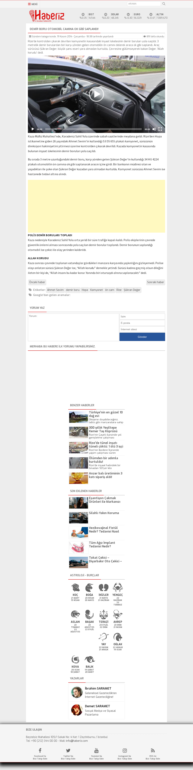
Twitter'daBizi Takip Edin (68, 757)
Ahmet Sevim (55, 290)
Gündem (36, 36)
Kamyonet (96, 290)
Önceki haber (37, 282)
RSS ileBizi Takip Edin (153, 757)
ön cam (109, 290)
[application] (96, 94)
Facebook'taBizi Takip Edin (40, 757)
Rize (119, 290)
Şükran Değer (132, 290)
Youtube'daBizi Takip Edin (96, 757)
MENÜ (34, 4)
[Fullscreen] (160, 129)
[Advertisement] (96, 206)
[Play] (33, 129)
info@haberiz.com (77, 741)
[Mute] (154, 129)
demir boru (73, 290)
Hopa (85, 290)
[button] (96, 94)
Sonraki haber (155, 282)
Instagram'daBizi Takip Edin (125, 757)
